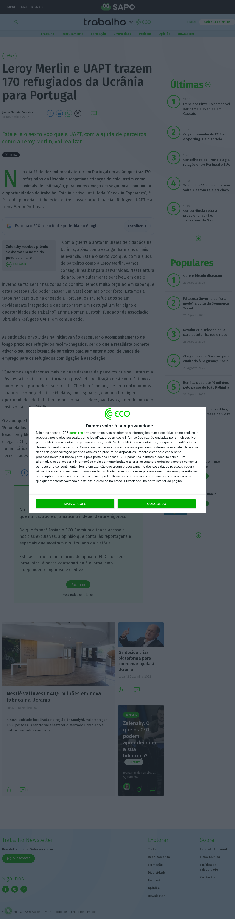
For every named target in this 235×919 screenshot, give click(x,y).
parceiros (76, 432)
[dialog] (117, 460)
